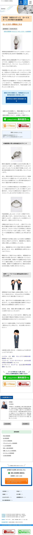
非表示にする (18, 132)
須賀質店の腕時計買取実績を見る (16, 100)
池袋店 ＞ (4, 494)
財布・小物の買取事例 (8, 448)
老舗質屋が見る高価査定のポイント (10, 135)
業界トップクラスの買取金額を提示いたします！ (13, 136)
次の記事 (25, 423)
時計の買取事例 (6, 436)
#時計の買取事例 (7, 31)
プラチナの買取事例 (7, 440)
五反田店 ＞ (5, 491)
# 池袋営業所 (28, 31)
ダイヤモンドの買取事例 (8, 453)
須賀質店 (16, 509)
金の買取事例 (6, 438)
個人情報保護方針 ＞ (7, 500)
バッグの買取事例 (7, 445)
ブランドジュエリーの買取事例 (10, 443)
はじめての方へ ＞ (6, 497)
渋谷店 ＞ (18, 491)
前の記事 (7, 423)
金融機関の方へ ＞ (20, 497)
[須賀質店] (7, 5)
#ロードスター (21, 31)
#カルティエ (15, 31)
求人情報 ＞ (19, 494)
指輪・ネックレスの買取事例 (9, 450)
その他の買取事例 (7, 455)
